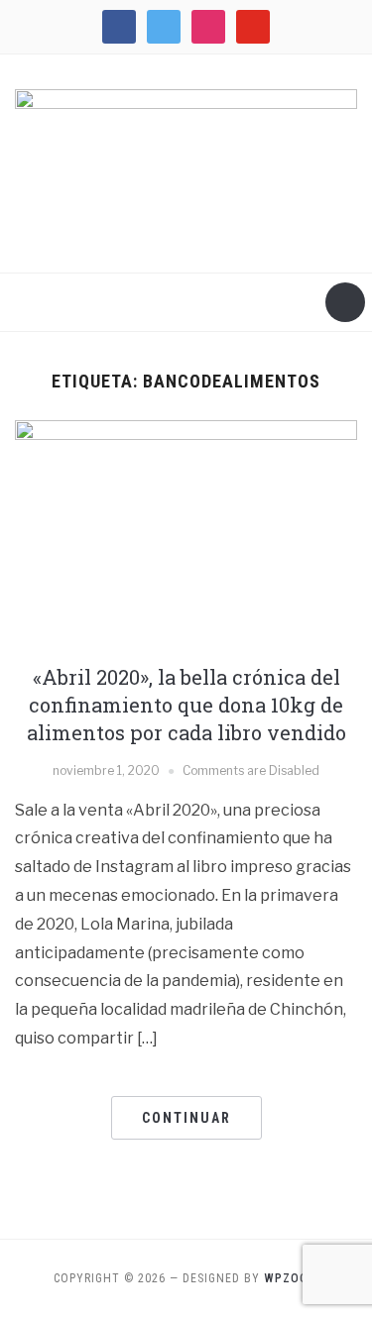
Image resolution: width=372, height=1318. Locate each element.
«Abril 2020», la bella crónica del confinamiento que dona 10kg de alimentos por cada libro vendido (186, 704)
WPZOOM (291, 1278)
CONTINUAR (186, 1118)
